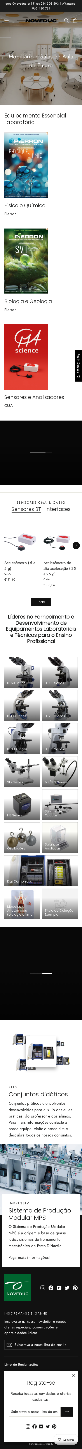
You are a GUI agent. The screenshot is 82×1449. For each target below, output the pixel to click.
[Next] (76, 545)
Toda (41, 602)
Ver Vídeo (44, 981)
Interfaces (57, 509)
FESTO (43, 464)
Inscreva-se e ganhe (25, 1313)
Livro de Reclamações (21, 1364)
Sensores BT (26, 509)
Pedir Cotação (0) (78, 365)
